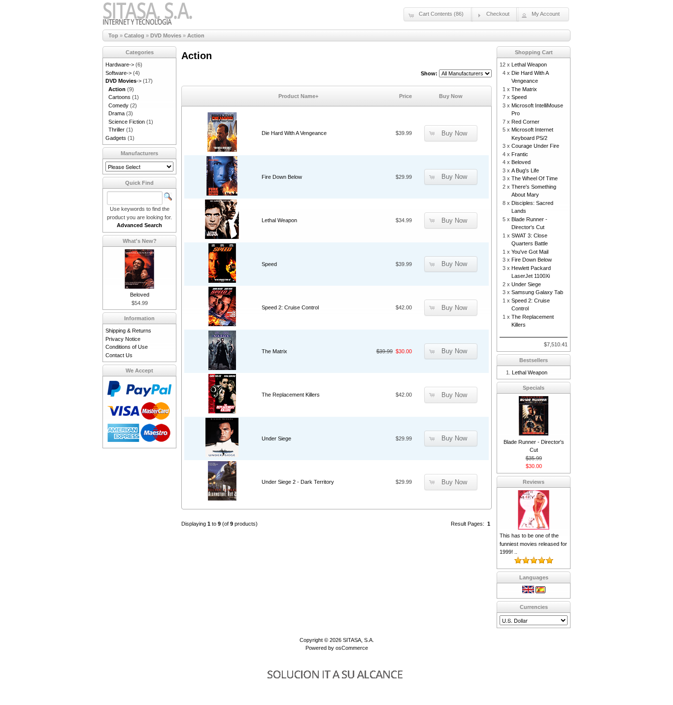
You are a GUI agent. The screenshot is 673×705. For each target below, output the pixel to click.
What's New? (140, 241)
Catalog (134, 35)
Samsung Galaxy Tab (537, 292)
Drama (116, 113)
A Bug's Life (525, 170)
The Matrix (274, 351)
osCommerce (352, 648)
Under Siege (276, 438)
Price (405, 96)
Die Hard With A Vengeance (294, 133)
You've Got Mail (529, 252)
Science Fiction (126, 122)
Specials (533, 388)
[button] (438, 14)
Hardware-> (119, 64)
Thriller (116, 130)
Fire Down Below (282, 177)
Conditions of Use (126, 347)
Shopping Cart (534, 52)
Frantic (519, 154)
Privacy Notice (122, 339)
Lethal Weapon (279, 220)
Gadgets (115, 138)
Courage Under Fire (535, 146)
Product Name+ (298, 96)
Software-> (118, 73)
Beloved (139, 295)
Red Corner (525, 122)
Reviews (533, 482)
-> (123, 81)
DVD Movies (165, 35)
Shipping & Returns (128, 331)
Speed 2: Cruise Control (290, 307)
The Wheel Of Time (534, 178)
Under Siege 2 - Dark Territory (298, 482)
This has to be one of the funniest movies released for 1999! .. (533, 544)
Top (113, 35)
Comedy (118, 105)
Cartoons (119, 97)
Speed (269, 264)
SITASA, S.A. (358, 640)
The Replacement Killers (291, 395)
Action (195, 35)
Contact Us (119, 355)
